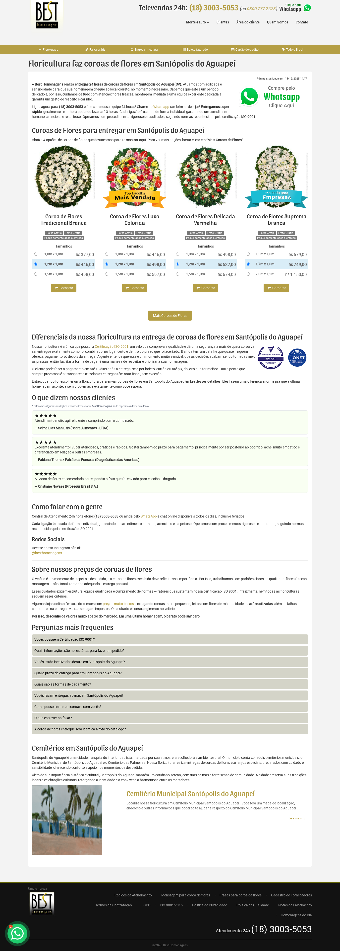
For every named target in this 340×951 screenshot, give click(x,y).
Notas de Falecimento (295, 905)
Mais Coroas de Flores (170, 315)
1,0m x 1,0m (53, 254)
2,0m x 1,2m (265, 273)
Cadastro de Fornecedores (291, 895)
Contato (302, 22)
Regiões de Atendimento (133, 895)
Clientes (223, 22)
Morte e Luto (196, 22)
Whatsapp (161, 106)
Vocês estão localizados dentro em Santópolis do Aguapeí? (79, 661)
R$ (85, 254)
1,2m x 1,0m (53, 263)
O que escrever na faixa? (53, 717)
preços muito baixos (118, 603)
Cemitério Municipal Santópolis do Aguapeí (190, 794)
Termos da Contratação (113, 905)
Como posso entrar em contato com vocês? (67, 706)
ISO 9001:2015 (171, 905)
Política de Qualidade (252, 905)
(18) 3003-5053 (213, 8)
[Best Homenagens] (46, 20)
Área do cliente (248, 22)
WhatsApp (149, 516)
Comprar (66, 287)
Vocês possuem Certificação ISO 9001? (64, 639)
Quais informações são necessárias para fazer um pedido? (79, 650)
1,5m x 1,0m (53, 273)
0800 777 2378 (261, 9)
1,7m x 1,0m (265, 263)
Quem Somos (277, 22)
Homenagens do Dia (296, 915)
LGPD (145, 905)
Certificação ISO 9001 (111, 346)
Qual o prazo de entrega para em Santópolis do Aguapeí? (78, 673)
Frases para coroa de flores (241, 895)
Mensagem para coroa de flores (185, 895)
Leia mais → (297, 818)
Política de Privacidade (209, 905)
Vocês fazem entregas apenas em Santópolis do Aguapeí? (78, 695)
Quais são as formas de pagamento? (62, 684)
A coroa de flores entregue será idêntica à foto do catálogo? (80, 729)
